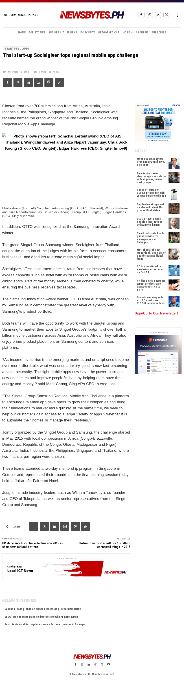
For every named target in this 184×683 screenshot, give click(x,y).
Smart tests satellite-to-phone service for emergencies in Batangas (44, 624)
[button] (176, 15)
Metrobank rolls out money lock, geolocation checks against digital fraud (151, 254)
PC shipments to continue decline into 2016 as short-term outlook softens (32, 545)
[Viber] (48, 82)
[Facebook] (141, 15)
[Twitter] (166, 15)
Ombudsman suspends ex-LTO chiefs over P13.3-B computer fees (150, 300)
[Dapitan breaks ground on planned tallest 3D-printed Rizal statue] (174, 208)
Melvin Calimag (19, 72)
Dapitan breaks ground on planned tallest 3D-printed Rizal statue (42, 609)
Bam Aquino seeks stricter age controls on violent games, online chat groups (151, 178)
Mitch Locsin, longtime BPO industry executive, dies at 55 (151, 161)
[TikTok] (95, 664)
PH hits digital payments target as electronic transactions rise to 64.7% (151, 285)
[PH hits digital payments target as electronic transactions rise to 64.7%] (174, 284)
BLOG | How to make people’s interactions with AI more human (41, 616)
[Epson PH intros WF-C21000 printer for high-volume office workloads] (174, 194)
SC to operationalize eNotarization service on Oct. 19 (150, 269)
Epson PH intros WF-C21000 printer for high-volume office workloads (151, 192)
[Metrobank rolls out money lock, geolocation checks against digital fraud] (174, 254)
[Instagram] (150, 15)
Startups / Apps (17, 48)
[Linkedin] (158, 15)
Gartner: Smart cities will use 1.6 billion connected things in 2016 (104, 545)
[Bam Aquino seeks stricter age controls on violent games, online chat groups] (174, 177)
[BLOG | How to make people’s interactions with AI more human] (174, 223)
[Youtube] (108, 664)
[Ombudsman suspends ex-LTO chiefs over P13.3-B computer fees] (174, 301)
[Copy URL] (59, 82)
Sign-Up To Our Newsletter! (156, 313)
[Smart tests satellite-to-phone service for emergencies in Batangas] (174, 237)
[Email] (38, 82)
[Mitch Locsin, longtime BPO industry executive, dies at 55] (174, 163)
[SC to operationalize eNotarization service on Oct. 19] (174, 270)
